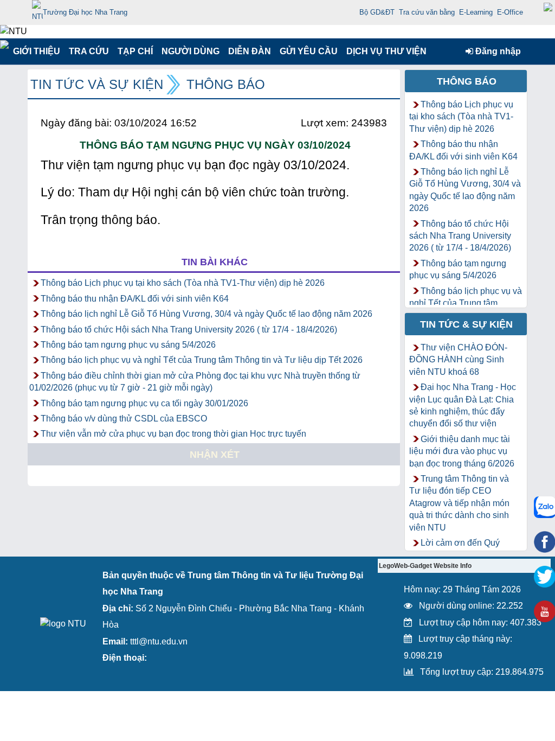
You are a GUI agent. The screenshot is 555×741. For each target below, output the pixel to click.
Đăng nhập (497, 51)
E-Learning (476, 12)
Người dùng (189, 51)
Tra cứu (88, 51)
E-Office (510, 12)
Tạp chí (135, 51)
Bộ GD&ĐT (377, 12)
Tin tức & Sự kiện (466, 324)
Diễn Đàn (249, 51)
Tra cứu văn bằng (427, 12)
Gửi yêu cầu (309, 51)
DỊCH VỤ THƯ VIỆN (384, 51)
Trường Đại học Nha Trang (85, 12)
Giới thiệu (36, 51)
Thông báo (225, 84)
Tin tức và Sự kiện (96, 84)
